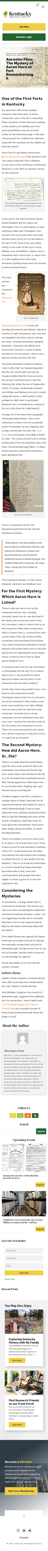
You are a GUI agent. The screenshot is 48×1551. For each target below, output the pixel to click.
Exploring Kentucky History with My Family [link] (24, 1341)
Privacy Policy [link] (10, 1279)
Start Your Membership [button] (21, 1491)
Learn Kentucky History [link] (21, 54)
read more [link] (17, 1361)
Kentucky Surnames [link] (17, 54)
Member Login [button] (24, 37)
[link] (17, 14)
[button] (13, 1115)
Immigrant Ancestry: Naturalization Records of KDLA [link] (20, 1177)
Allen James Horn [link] (14, 1050)
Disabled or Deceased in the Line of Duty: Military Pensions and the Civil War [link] (23, 1221)
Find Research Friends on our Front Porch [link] (24, 1402)
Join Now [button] (24, 26)
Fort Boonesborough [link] (14, 156)
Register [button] (40, 1185)
